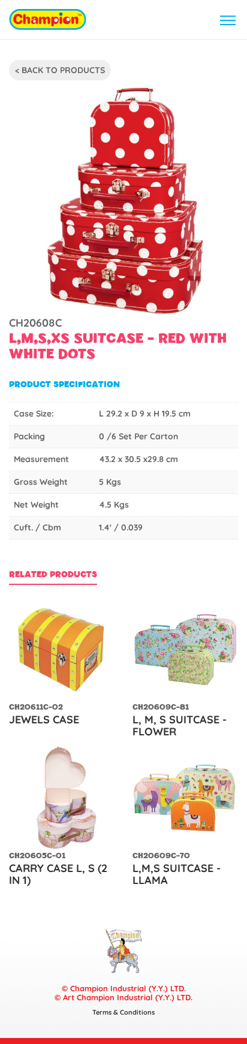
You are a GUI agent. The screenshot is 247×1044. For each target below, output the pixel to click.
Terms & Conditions (123, 1012)
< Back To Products (60, 70)
